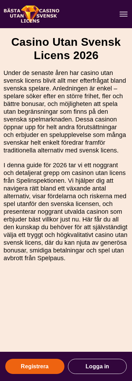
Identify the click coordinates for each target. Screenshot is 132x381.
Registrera (35, 366)
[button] (119, 318)
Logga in (97, 366)
